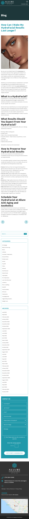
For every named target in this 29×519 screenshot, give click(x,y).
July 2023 (4, 312)
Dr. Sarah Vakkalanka (20, 86)
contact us (24, 212)
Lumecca (4, 282)
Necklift (4, 287)
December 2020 (6, 370)
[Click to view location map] (14, 506)
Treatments (5, 294)
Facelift (4, 263)
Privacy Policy (19, 488)
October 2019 (5, 391)
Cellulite (4, 252)
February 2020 (5, 389)
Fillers (3, 266)
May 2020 (4, 384)
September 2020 (6, 377)
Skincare (4, 291)
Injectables (4, 275)
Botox (3, 249)
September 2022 (6, 328)
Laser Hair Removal (6, 280)
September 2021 (6, 349)
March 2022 (5, 340)
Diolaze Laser (5, 259)
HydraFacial (20, 71)
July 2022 (4, 331)
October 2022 (5, 326)
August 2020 (5, 380)
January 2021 (5, 368)
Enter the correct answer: (14, 443)
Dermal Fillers (5, 256)
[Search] (25, 234)
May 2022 (4, 335)
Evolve (3, 261)
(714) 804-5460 (24, 4)
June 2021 (4, 356)
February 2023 (5, 317)
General (4, 268)
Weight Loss (5, 301)
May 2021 (4, 359)
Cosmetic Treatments (7, 254)
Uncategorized (5, 296)
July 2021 (4, 354)
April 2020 (4, 387)
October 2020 (5, 375)
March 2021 (5, 363)
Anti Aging (4, 245)
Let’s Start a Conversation (14, 453)
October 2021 (5, 347)
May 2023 (4, 314)
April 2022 (4, 338)
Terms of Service (10, 488)
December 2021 (5, 345)
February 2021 (5, 366)
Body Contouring (6, 247)
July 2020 (4, 382)
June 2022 (4, 333)
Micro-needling (5, 284)
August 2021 (5, 352)
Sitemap (3, 488)
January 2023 (5, 319)
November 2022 (6, 324)
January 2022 (5, 342)
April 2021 (4, 361)
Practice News (5, 289)
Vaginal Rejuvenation (7, 298)
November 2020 (6, 373)
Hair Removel (5, 270)
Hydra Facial (5, 273)
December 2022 (6, 321)
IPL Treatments (5, 277)
